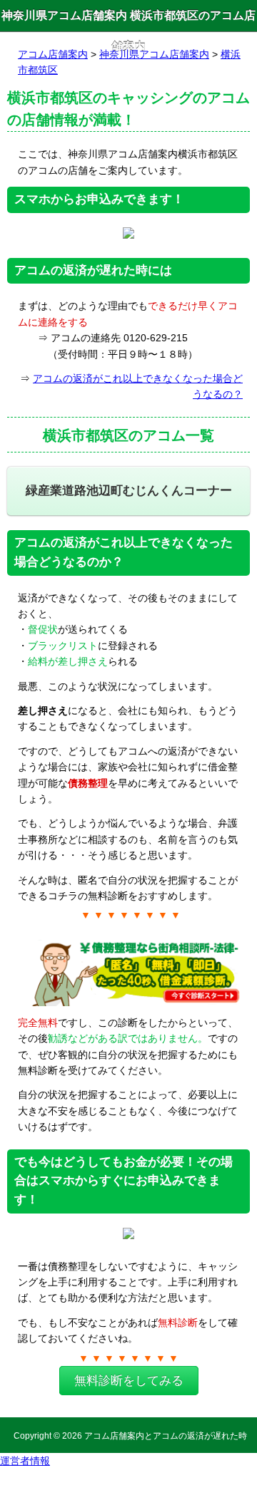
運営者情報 (25, 1460)
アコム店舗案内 (53, 54)
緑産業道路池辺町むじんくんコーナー (129, 490)
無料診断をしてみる (128, 1380)
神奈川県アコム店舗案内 (154, 54)
